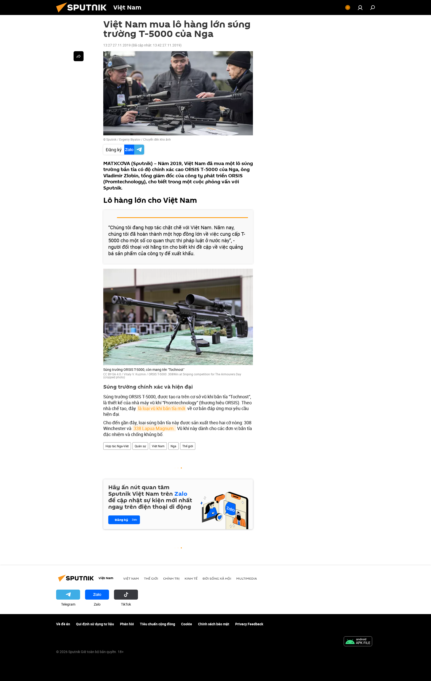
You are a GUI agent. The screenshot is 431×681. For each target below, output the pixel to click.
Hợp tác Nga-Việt (117, 446)
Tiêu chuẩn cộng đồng (157, 624)
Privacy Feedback (249, 624)
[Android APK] (358, 641)
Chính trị (171, 578)
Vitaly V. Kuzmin (135, 374)
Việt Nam (158, 446)
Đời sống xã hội (217, 578)
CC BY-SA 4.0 (112, 374)
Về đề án (63, 624)
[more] (79, 56)
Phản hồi (127, 624)
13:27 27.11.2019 (117, 45)
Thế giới (187, 446)
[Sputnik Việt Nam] (83, 13)
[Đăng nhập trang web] (360, 7)
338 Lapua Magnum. (154, 428)
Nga (173, 446)
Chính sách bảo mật (213, 624)
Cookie (186, 624)
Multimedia (246, 578)
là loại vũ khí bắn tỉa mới (161, 408)
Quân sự (140, 446)
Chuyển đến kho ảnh (157, 139)
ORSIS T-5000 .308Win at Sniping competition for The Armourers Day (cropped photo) (172, 375)
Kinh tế (191, 578)
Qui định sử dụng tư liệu (95, 624)
